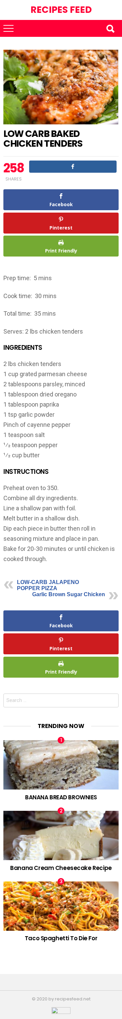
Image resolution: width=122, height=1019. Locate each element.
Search (110, 28)
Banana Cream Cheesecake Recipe (60, 868)
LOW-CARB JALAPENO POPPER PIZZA (48, 585)
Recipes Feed (61, 9)
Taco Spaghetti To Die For (61, 938)
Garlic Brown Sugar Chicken (68, 594)
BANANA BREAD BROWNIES (61, 797)
